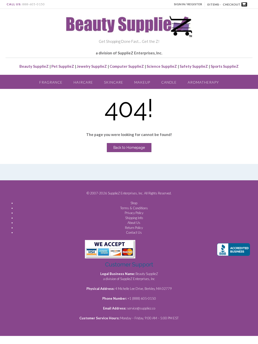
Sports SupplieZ (225, 66)
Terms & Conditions (134, 208)
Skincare (113, 82)
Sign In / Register (188, 4)
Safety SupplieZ (194, 66)
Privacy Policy (134, 213)
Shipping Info (134, 218)
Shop (134, 203)
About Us (133, 223)
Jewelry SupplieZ (92, 66)
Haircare (83, 82)
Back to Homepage (129, 148)
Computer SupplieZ (127, 66)
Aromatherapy (203, 82)
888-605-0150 (33, 4)
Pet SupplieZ (62, 66)
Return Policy (134, 228)
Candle (169, 82)
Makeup (142, 82)
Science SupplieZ (162, 66)
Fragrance (50, 82)
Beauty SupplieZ (34, 66)
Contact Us (134, 232)
